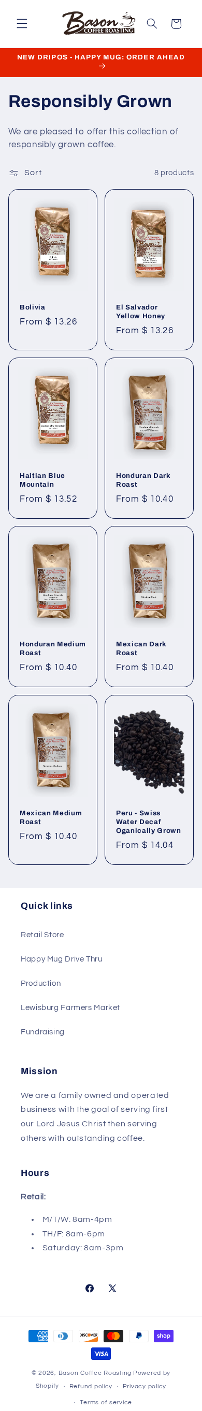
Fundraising (43, 1032)
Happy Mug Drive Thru (62, 959)
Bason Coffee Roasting (95, 1373)
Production (41, 983)
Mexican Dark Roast (141, 648)
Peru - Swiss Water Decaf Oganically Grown (148, 821)
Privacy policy (144, 1386)
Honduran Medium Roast (53, 648)
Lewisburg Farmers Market (70, 1008)
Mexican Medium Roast (51, 817)
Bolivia (33, 307)
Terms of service (106, 1402)
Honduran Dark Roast (143, 480)
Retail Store (42, 935)
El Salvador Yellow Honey (140, 311)
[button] (22, 24)
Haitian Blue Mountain (42, 480)
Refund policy (91, 1386)
